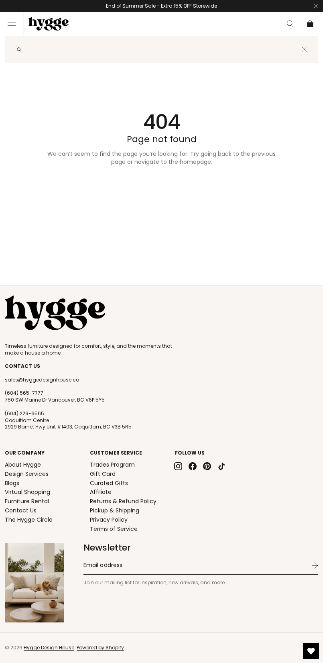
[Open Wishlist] (311, 651)
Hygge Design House (49, 647)
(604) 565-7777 (24, 393)
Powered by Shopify (100, 647)
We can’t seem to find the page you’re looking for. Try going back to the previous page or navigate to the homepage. (161, 158)
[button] (11, 24)
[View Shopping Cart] (310, 24)
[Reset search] (304, 49)
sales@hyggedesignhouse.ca (42, 380)
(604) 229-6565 (24, 413)
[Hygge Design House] (55, 313)
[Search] (18, 49)
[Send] (315, 565)
